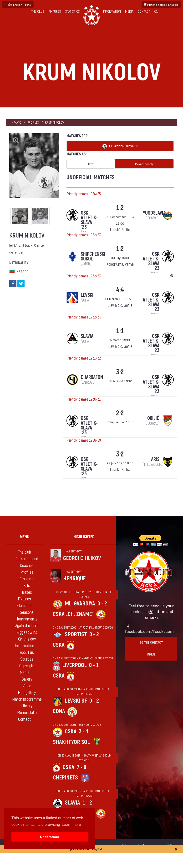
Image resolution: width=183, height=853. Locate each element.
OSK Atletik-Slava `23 (122, 146)
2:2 (120, 413)
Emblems (27, 579)
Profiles (33, 123)
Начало (16, 123)
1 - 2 (87, 802)
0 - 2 (102, 603)
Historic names (162, 4)
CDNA (59, 711)
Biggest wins (26, 632)
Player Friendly (144, 163)
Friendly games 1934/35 (83, 194)
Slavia (72, 802)
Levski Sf (76, 700)
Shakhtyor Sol (71, 742)
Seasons (27, 612)
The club (37, 11)
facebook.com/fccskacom (149, 631)
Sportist (76, 634)
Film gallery (27, 692)
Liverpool (74, 665)
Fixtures (55, 11)
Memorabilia (27, 712)
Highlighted (84, 537)
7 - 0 (81, 767)
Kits (27, 585)
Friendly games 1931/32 (83, 358)
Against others (27, 626)
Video (27, 686)
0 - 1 (94, 665)
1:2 (120, 207)
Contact (144, 11)
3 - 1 (83, 731)
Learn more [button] (71, 824)
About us (27, 652)
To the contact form (151, 649)
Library (26, 706)
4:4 (120, 290)
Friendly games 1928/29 (83, 440)
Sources (26, 659)
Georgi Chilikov (82, 558)
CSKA (59, 644)
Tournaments (26, 619)
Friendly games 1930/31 (83, 399)
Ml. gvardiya (80, 603)
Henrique (74, 578)
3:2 (120, 372)
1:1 (120, 331)
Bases (27, 592)
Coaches (27, 565)
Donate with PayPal (87, 849)
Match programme (27, 699)
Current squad (26, 559)
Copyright (27, 666)
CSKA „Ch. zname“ (73, 614)
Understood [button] (49, 837)
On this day (27, 639)
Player (90, 163)
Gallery (27, 679)
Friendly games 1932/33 (83, 235)
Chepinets (65, 777)
